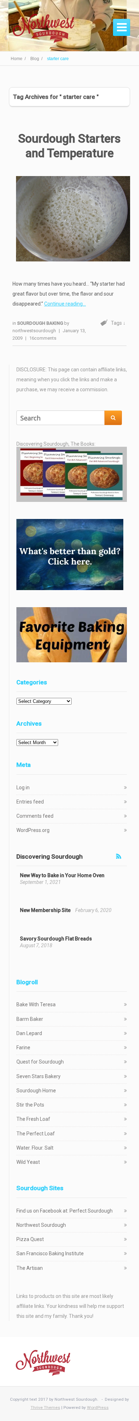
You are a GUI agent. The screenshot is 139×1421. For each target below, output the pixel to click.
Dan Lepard (29, 1033)
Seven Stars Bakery (38, 1076)
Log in (23, 787)
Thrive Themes (45, 1407)
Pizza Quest (30, 1239)
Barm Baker (29, 1019)
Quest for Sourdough (40, 1062)
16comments (42, 338)
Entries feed (30, 802)
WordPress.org (33, 830)
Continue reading (63, 304)
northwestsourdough (34, 330)
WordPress (98, 1407)
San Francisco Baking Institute (50, 1253)
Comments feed (34, 816)
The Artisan (29, 1268)
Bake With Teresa (36, 1004)
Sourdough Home (36, 1090)
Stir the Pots (30, 1105)
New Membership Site (45, 910)
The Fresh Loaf (33, 1119)
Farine (23, 1047)
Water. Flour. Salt (34, 1148)
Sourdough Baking (40, 323)
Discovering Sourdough (49, 856)
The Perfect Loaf (35, 1133)
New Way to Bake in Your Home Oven (62, 875)
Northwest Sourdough (41, 1225)
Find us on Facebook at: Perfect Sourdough (64, 1211)
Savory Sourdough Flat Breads (56, 939)
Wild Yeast (28, 1162)
